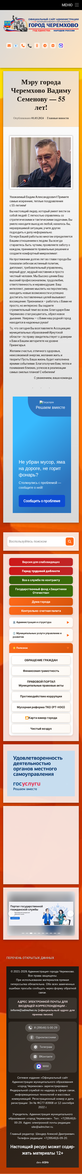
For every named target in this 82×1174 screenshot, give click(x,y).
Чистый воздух (41, 728)
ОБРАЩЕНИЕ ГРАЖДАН (41, 660)
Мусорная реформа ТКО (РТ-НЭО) (41, 707)
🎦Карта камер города (41, 717)
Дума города (41, 601)
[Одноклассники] (37, 45)
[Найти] (70, 542)
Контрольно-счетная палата (41, 610)
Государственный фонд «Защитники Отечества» (41, 590)
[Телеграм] (45, 45)
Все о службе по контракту (41, 580)
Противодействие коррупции (41, 696)
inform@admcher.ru (16, 45)
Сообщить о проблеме (41, 501)
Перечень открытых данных (30, 958)
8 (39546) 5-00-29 (29, 45)
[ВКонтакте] (53, 45)
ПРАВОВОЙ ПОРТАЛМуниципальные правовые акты (41, 683)
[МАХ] (61, 45)
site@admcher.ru (42, 1126)
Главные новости (58, 118)
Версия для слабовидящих (41, 562)
